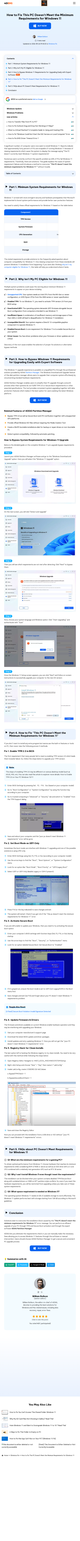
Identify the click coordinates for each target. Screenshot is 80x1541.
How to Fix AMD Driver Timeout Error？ (23, 138)
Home (6, 1455)
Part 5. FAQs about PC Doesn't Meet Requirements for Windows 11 (33, 86)
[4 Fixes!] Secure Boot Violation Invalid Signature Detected (28, 1011)
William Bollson (43, 36)
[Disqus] (40, 1365)
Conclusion (12, 90)
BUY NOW (42, 26)
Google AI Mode (38, 1265)
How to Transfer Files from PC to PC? (22, 122)
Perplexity (23, 1265)
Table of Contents (13, 173)
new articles (12, 117)
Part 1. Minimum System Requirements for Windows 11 (29, 64)
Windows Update (14, 109)
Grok (52, 1265)
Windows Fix (53, 44)
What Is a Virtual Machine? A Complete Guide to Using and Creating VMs (35, 130)
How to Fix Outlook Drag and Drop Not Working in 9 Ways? (31, 126)
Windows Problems (15, 113)
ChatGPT (11, 1265)
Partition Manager (32, 373)
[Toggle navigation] (74, 3)
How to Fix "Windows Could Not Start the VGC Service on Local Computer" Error (39, 134)
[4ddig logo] (8, 3)
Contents (11, 59)
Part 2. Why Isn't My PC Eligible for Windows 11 (26, 68)
